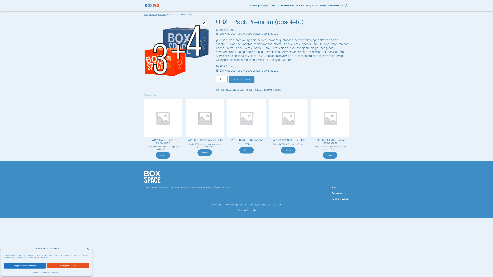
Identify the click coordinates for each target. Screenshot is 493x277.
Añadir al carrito (242, 79)
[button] (88, 248)
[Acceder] (346, 5)
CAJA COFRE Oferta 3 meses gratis (205, 140)
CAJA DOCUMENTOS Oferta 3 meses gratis (330, 141)
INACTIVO (162, 14)
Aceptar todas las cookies (25, 266)
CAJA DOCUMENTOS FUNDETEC (288, 140)
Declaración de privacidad (49, 272)
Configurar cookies (68, 266)
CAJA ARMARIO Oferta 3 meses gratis (163, 141)
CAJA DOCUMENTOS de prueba (246, 140)
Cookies (36, 272)
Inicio (146, 14)
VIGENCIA (153, 14)
